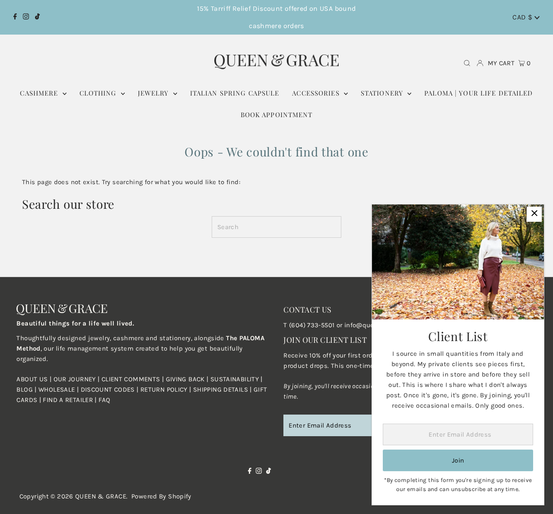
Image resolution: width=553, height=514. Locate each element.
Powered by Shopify (161, 496)
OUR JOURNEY (76, 379)
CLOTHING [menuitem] (99, 93)
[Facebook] (15, 17)
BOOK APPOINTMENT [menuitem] (277, 114)
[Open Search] (467, 63)
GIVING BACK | (188, 379)
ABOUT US (32, 379)
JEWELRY (154, 93)
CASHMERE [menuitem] (40, 93)
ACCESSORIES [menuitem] (317, 93)
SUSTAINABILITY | (236, 379)
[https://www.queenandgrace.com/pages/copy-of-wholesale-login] (139, 389)
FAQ (104, 400)
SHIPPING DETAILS (220, 389)
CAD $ (523, 17)
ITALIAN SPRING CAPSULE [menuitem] (235, 93)
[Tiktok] (37, 17)
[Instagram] (26, 17)
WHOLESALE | (59, 389)
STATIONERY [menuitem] (383, 93)
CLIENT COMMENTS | (134, 379)
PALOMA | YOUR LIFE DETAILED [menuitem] (478, 93)
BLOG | (27, 389)
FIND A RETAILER (68, 400)
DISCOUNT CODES (108, 389)
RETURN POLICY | (166, 389)
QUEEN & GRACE (100, 496)
